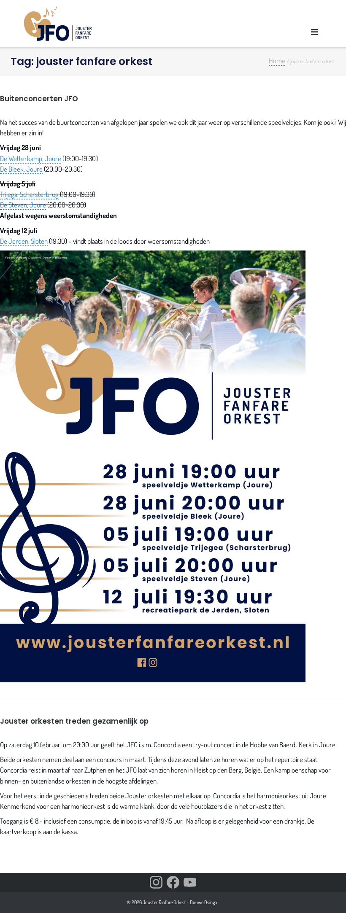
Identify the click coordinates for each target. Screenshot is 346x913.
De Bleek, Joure (21, 168)
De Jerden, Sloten (24, 241)
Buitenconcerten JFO (39, 99)
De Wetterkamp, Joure (30, 158)
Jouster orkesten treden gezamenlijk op (74, 721)
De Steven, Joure (23, 204)
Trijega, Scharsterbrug (29, 194)
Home (277, 60)
